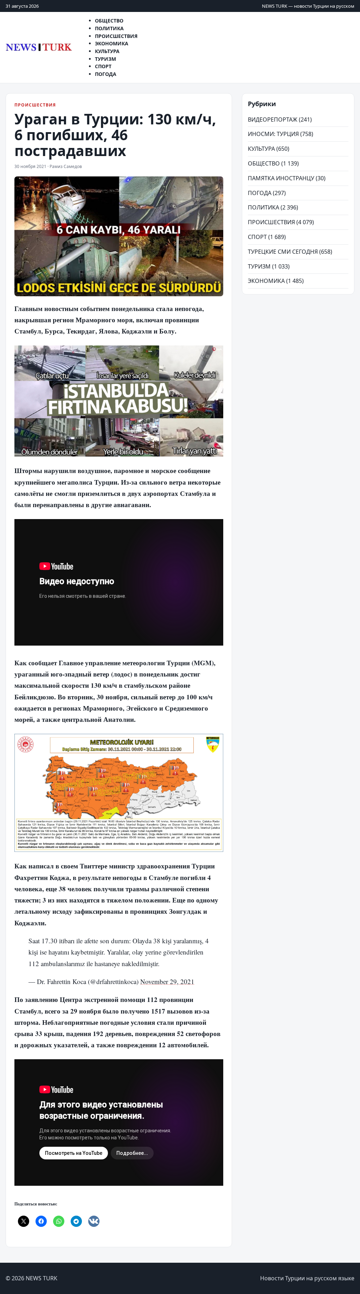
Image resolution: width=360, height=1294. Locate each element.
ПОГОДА (105, 74)
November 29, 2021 (167, 981)
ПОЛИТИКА (263, 207)
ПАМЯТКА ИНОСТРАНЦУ (281, 178)
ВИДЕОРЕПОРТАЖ (272, 119)
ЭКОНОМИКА (266, 281)
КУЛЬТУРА (261, 149)
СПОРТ (257, 237)
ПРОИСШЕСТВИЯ (35, 105)
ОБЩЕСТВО (264, 163)
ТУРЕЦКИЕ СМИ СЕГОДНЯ (283, 251)
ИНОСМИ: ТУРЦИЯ (273, 134)
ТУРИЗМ (259, 266)
